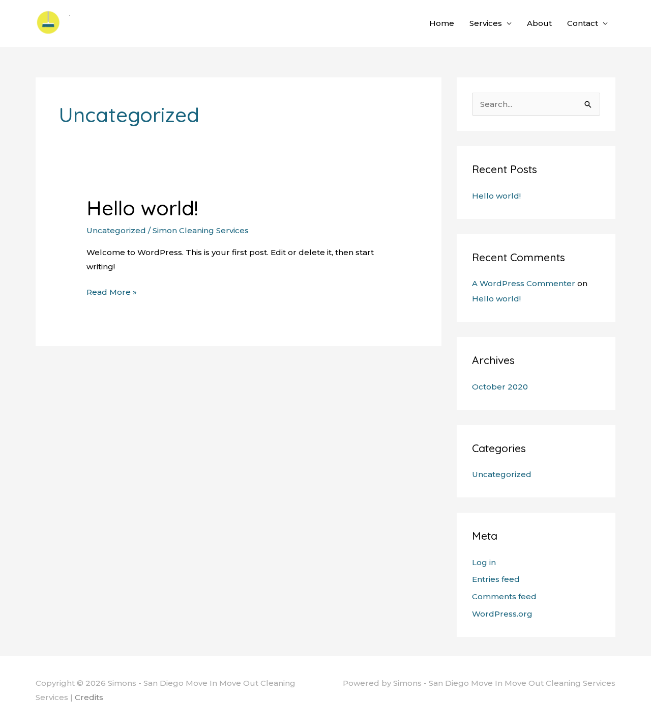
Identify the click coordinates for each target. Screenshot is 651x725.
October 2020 (500, 387)
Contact (582, 23)
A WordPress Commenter (523, 283)
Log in (484, 562)
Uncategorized (116, 230)
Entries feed (496, 579)
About (539, 23)
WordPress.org (502, 614)
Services (485, 23)
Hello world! (142, 207)
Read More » (111, 291)
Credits (89, 697)
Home (441, 23)
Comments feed (504, 596)
